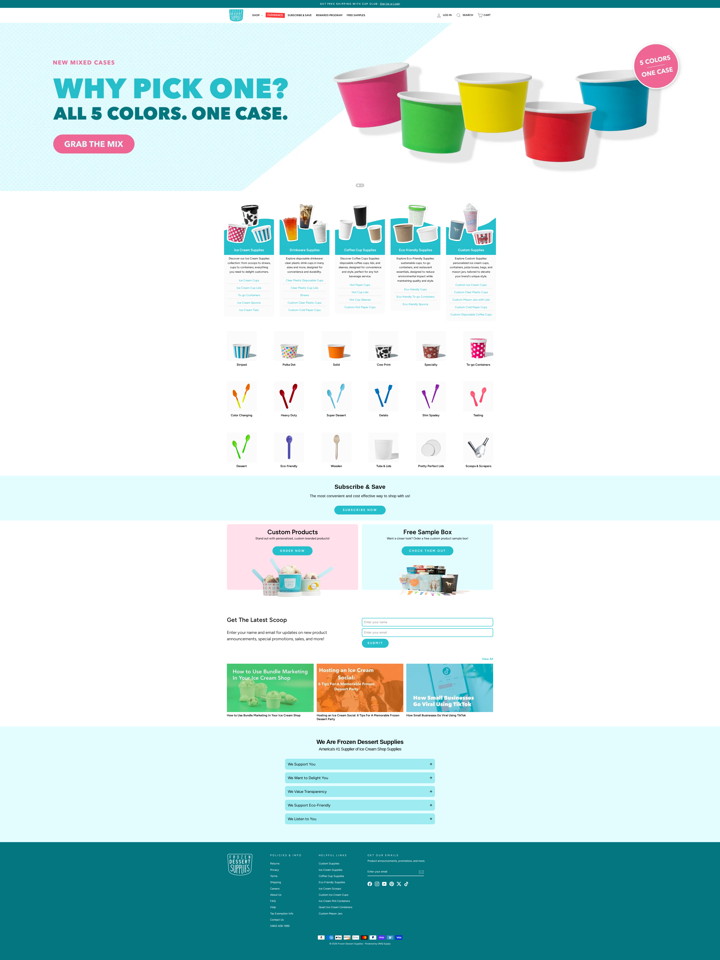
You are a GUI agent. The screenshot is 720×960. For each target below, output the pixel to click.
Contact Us (277, 919)
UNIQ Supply (384, 943)
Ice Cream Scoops (330, 888)
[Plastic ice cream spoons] (360, 107)
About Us (275, 894)
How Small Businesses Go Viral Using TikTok (436, 715)
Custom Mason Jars (330, 913)
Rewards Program (329, 15)
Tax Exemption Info (281, 913)
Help (273, 907)
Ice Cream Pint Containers (334, 901)
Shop (256, 15)
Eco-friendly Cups (415, 289)
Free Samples (356, 15)
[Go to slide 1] (358, 185)
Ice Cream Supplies (330, 870)
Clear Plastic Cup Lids (304, 288)
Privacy (274, 870)
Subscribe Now (360, 510)
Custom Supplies (329, 863)
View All (487, 659)
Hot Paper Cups (360, 285)
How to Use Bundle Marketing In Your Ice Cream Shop (264, 715)
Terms (274, 876)
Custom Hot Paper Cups (360, 307)
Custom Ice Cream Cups (471, 285)
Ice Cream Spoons (249, 302)
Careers (275, 888)
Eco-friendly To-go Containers (415, 296)
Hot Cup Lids (360, 292)
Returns (275, 863)
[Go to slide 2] (362, 185)
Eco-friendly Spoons (415, 304)
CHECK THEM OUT (427, 551)
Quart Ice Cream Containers (335, 907)
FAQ (273, 901)
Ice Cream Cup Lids (249, 288)
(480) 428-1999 (280, 926)
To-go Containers (249, 295)
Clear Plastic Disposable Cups (304, 280)
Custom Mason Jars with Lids (471, 299)
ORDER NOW (292, 551)
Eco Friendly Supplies (332, 882)
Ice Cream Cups (249, 280)
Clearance (275, 15)
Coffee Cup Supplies (331, 876)
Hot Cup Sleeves (360, 299)
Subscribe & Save (300, 15)
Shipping (275, 882)
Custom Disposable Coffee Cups (471, 314)
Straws (304, 295)
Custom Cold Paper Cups (304, 310)
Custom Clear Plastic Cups (304, 302)
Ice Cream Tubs (249, 310)
